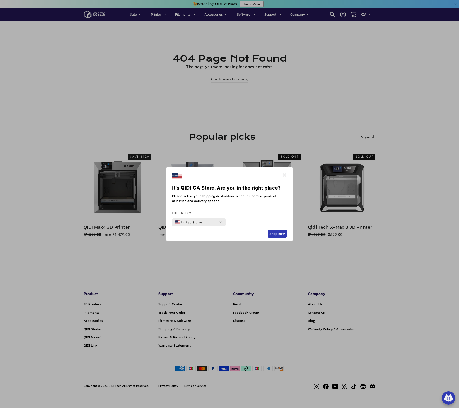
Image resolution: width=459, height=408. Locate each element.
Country (182, 213)
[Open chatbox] (448, 398)
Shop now (277, 234)
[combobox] (189, 222)
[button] (284, 176)
